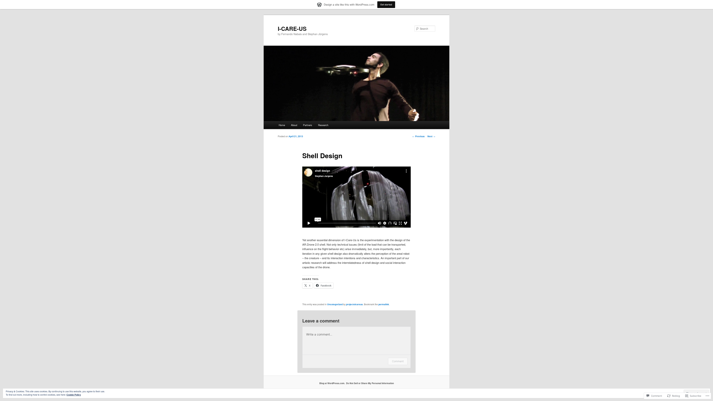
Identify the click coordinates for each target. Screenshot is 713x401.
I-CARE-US (292, 28)
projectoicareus (354, 304)
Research (323, 125)
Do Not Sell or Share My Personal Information (370, 383)
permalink (383, 304)
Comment (398, 361)
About (294, 125)
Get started (386, 4)
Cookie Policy (73, 394)
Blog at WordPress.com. (332, 383)
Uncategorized (335, 304)
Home (282, 125)
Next (431, 136)
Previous (418, 136)
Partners (307, 125)
